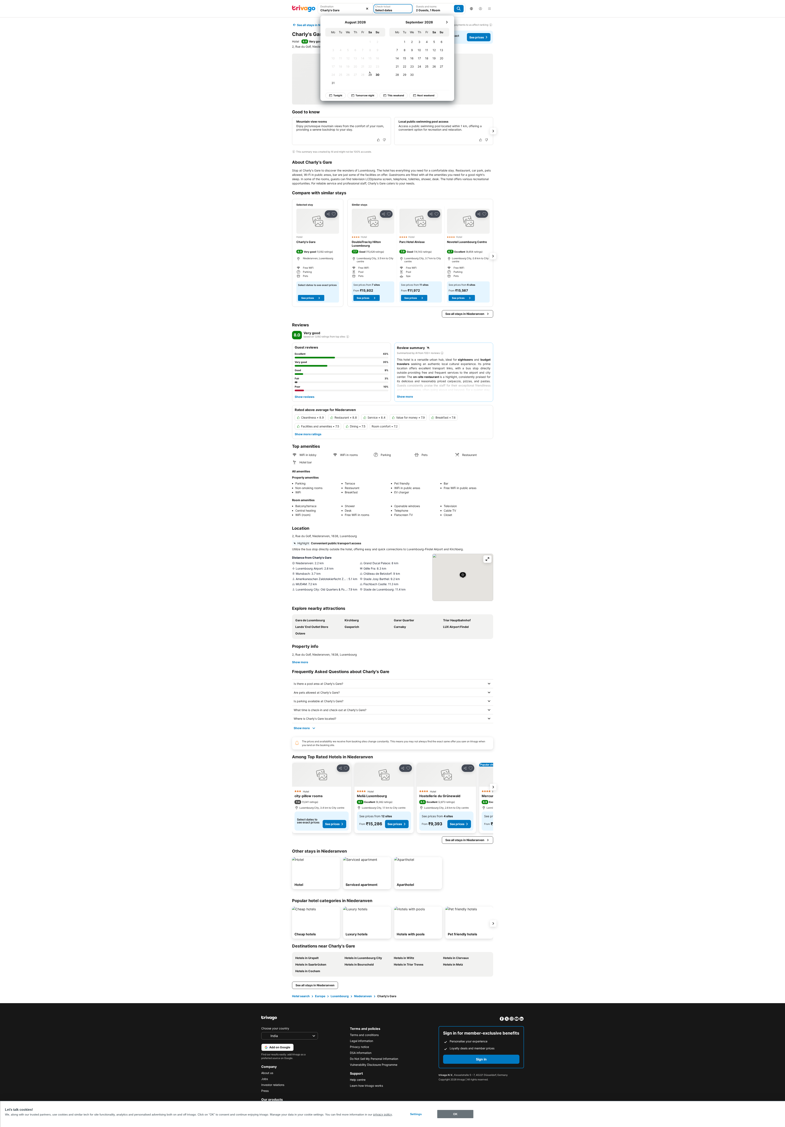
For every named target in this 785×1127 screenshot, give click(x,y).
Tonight (337, 95)
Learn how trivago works (366, 1085)
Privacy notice (359, 1047)
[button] (317, 221)
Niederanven (363, 996)
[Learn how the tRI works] (347, 336)
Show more (300, 662)
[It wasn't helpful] (384, 139)
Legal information (361, 1041)
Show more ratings (308, 434)
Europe (320, 996)
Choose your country (275, 1028)
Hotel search (301, 996)
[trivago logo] (303, 8)
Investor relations (272, 1085)
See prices (476, 37)
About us (267, 1073)
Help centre (358, 1079)
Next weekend (425, 95)
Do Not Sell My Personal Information (374, 1058)
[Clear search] (367, 8)
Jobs (264, 1079)
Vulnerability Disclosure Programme (373, 1064)
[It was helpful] (378, 139)
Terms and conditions (364, 1035)
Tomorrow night (364, 95)
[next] (446, 22)
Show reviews (304, 396)
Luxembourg (340, 996)
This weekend (395, 95)
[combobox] (345, 10)
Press (265, 1090)
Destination (326, 6)
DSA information (360, 1052)
